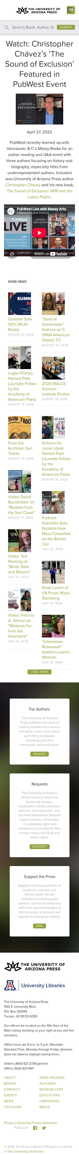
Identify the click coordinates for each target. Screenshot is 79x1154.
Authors (48, 1083)
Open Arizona (52, 1077)
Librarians (49, 1101)
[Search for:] (39, 27)
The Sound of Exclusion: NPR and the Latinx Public (40, 194)
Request (40, 846)
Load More (39, 672)
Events (10, 1095)
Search (66, 27)
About (10, 1077)
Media (45, 1107)
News (9, 1101)
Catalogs (13, 1107)
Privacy (9, 1123)
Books (10, 1083)
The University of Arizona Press (38, 10)
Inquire (39, 754)
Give (39, 926)
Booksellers (51, 1089)
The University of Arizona (26, 1151)
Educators (50, 1095)
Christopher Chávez (23, 185)
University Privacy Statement (36, 1123)
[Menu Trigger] (69, 10)
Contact (12, 1089)
